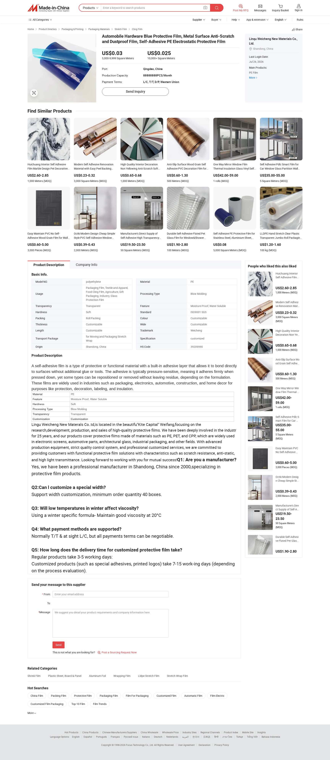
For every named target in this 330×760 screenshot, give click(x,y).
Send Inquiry (135, 91)
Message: (44, 612)
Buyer (214, 19)
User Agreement (186, 744)
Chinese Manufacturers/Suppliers (119, 732)
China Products (90, 732)
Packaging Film (109, 695)
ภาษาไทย (227, 736)
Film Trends (100, 704)
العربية (185, 736)
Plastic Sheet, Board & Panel (64, 676)
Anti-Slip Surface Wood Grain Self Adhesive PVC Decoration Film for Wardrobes (287, 361)
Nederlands (172, 736)
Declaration (204, 744)
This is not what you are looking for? (74, 652)
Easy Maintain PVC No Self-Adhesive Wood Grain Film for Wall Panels (287, 450)
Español (88, 736)
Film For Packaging (137, 695)
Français (115, 736)
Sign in (298, 10)
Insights (261, 732)
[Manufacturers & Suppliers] (48, 8)
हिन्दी (216, 736)
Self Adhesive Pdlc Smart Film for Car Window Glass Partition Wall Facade (287, 419)
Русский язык (131, 736)
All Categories (41, 19)
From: (46, 594)
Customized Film (166, 695)
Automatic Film (193, 695)
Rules (300, 19)
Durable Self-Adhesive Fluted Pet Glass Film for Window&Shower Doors (287, 539)
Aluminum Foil (97, 676)
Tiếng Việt (252, 736)
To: (49, 603)
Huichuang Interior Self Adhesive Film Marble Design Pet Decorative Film (287, 275)
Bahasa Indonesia (271, 736)
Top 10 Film (78, 704)
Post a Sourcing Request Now (117, 652)
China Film (37, 695)
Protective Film (83, 695)
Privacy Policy (221, 744)
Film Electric (217, 695)
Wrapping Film (121, 676)
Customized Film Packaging (47, 704)
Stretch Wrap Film (177, 676)
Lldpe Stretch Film (148, 676)
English (76, 736)
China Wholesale (149, 732)
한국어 (195, 736)
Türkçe (239, 736)
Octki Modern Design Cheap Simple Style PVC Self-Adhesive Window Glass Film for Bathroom (287, 479)
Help (234, 19)
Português (101, 736)
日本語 (206, 736)
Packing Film (58, 695)
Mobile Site (247, 732)
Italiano (146, 736)
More (252, 77)
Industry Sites (190, 732)
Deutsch (158, 736)
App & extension (255, 19)
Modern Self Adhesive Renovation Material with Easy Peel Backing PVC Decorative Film (287, 304)
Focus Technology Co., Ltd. (140, 744)
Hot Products (71, 732)
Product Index (231, 732)
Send (58, 645)
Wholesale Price (170, 732)
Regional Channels (210, 732)
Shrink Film (34, 676)
